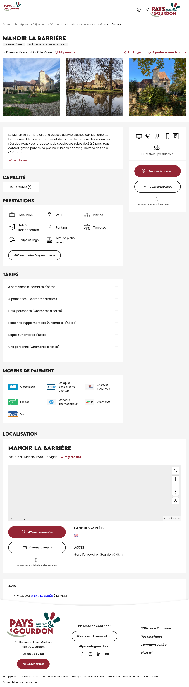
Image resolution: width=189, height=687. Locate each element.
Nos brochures (151, 636)
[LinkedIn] (99, 654)
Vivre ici (146, 653)
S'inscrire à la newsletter (94, 636)
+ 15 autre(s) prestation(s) (157, 154)
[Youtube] (107, 654)
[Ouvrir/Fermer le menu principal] (70, 9)
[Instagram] (90, 654)
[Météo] (147, 10)
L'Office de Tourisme (155, 628)
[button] (165, 10)
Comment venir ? (153, 645)
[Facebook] (82, 654)
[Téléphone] (139, 10)
